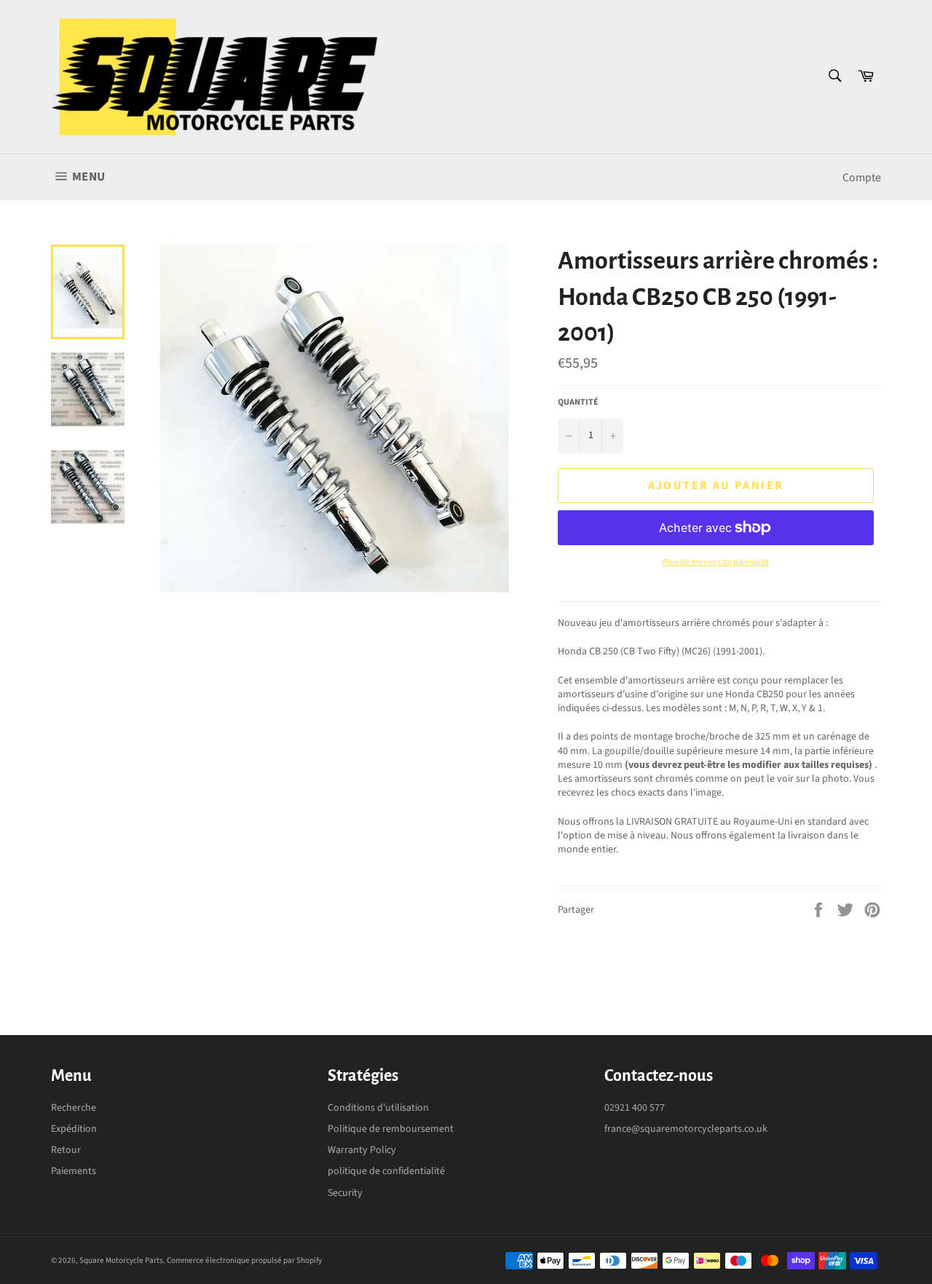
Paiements (73, 1171)
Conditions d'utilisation (378, 1108)
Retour (66, 1150)
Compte (861, 178)
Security (345, 1193)
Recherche (73, 1108)
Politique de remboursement (391, 1129)
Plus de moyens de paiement (716, 562)
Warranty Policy (362, 1150)
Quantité (578, 402)
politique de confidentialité (386, 1171)
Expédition (74, 1129)
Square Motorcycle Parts (121, 1260)
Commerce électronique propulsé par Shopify (244, 1260)
